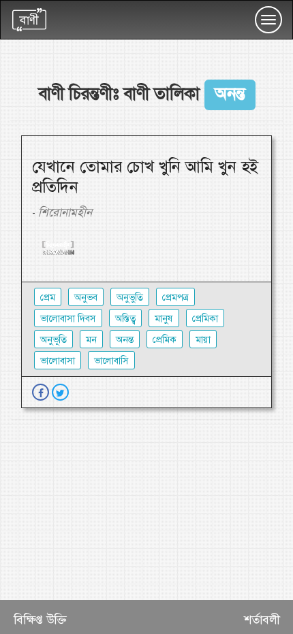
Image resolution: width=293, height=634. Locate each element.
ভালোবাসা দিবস (68, 318)
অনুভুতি (130, 297)
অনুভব (85, 297)
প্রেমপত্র (175, 297)
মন (91, 339)
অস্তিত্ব (125, 318)
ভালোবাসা (57, 360)
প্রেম (47, 297)
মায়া (203, 339)
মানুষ (164, 318)
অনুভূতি (53, 339)
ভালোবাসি (111, 360)
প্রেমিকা (205, 318)
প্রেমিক (164, 339)
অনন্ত (125, 339)
